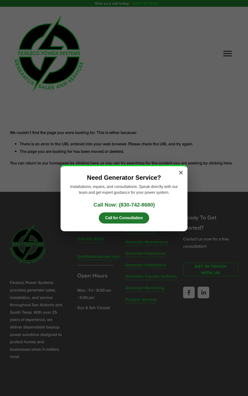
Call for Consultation (124, 218)
